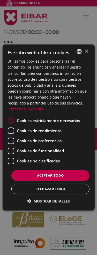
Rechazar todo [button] (50, 188)
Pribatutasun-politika (26, 109)
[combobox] (79, 51)
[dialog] (48, 127)
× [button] (86, 51)
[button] (48, 201)
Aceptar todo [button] (50, 175)
